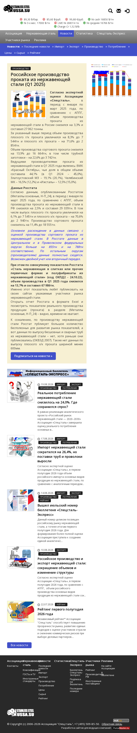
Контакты (12, 666)
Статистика (84, 33)
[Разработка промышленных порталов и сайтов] (121, 727)
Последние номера (76, 689)
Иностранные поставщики (92, 682)
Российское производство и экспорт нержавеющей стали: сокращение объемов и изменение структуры (61, 566)
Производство (93, 46)
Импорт (59, 46)
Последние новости (37, 46)
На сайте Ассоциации (108, 667)
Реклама (40, 40)
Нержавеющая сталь (41, 33)
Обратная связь (112, 724)
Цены (8, 52)
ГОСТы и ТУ (29, 674)
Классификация (29, 670)
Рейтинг (35, 52)
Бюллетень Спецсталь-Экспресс (76, 672)
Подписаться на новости (33, 356)
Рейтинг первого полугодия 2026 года (60, 611)
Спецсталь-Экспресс (111, 33)
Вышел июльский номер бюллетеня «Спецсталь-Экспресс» (57, 510)
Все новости (19, 645)
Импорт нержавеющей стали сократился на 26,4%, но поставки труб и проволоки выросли (61, 454)
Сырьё (21, 52)
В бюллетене (107, 673)
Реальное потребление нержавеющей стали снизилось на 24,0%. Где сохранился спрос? (57, 400)
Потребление (117, 46)
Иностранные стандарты (29, 679)
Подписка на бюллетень (76, 681)
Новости (66, 33)
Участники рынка (17, 40)
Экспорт (74, 46)
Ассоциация (13, 33)
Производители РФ (92, 675)
